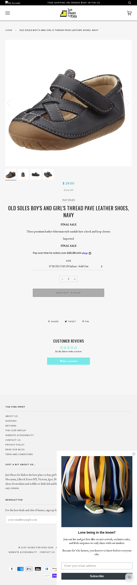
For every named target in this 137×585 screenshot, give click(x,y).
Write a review (68, 361)
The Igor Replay (15, 430)
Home (8, 30)
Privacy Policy (15, 444)
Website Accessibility (19, 435)
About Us (11, 416)
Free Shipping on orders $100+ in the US (74, 2)
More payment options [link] (68, 311)
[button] (96, 491)
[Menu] (7, 13)
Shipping (11, 421)
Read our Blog (15, 449)
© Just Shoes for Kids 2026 (35, 547)
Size (68, 261)
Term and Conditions (19, 454)
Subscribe (97, 576)
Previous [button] (11, 103)
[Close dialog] (134, 454)
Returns (10, 426)
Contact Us (13, 440)
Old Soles (68, 200)
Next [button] (125, 103)
